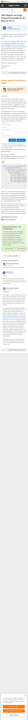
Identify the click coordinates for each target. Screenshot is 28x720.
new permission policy (16, 204)
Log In (22, 1)
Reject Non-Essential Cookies (14, 711)
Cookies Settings (14, 715)
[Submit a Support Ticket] (24, 9)
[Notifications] (26, 1)
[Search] (25, 5)
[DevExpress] (6, 1)
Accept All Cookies (14, 706)
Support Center (14, 5)
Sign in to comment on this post (17, 72)
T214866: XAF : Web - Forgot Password (12, 36)
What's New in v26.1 (11, 232)
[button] (25, 165)
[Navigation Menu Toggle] (2, 5)
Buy (18, 1)
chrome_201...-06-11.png (10, 217)
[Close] (25, 695)
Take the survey (9, 249)
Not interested (22, 249)
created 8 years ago (13, 29)
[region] (14, 706)
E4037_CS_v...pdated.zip (9, 219)
